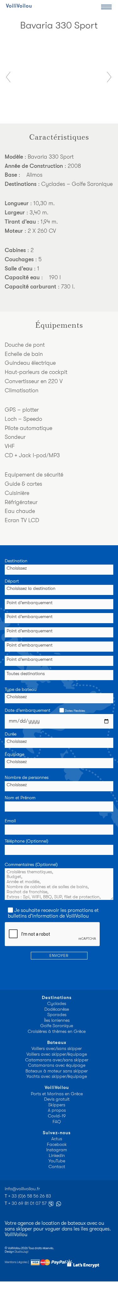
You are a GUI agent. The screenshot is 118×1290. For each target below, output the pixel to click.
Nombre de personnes (26, 777)
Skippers (56, 1105)
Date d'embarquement (45, 710)
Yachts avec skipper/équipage (56, 1076)
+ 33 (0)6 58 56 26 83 (29, 1196)
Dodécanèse (56, 1009)
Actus (56, 1138)
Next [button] (109, 77)
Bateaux (56, 1042)
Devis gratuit (57, 1099)
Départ (12, 581)
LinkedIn (57, 1155)
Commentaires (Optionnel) (31, 864)
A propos (57, 1110)
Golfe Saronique (56, 1025)
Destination (16, 561)
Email (10, 821)
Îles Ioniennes (57, 1020)
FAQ (57, 1121)
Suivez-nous (57, 1132)
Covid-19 (57, 1116)
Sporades (56, 1014)
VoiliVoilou (19, 6)
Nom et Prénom (20, 797)
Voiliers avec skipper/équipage (56, 1054)
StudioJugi (21, 1251)
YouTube (56, 1161)
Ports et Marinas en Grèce (57, 1094)
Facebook (57, 1144)
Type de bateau (21, 689)
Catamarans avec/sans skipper (56, 1060)
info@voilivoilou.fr (22, 1189)
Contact (56, 1166)
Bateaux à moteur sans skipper (56, 1071)
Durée (10, 734)
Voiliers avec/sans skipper (56, 1048)
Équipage (14, 754)
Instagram (56, 1150)
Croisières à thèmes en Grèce (57, 1031)
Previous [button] (8, 77)
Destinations (57, 997)
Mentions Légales (16, 1262)
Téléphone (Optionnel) (26, 841)
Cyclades (56, 1003)
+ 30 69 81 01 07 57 (28, 1203)
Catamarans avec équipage (56, 1065)
